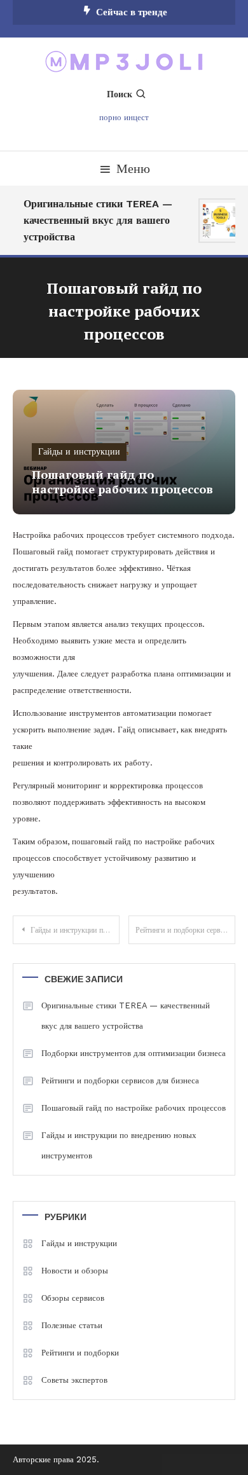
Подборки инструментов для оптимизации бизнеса (133, 1053)
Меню (133, 168)
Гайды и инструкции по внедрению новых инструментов (75, 930)
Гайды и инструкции (79, 451)
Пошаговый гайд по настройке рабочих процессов (133, 1108)
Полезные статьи (71, 1325)
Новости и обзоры (74, 1270)
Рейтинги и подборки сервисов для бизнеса (185, 930)
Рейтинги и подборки (80, 1352)
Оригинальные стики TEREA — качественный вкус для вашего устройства (96, 220)
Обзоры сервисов (72, 1298)
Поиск (119, 94)
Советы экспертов (74, 1380)
